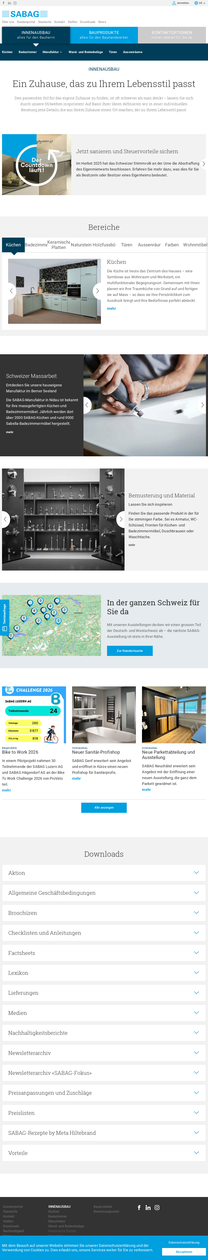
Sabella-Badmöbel (60, 75)
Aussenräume (132, 52)
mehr (9, 432)
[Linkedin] (148, 1209)
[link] (3, 3)
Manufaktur (51, 52)
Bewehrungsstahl (106, 1211)
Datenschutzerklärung (184, 1242)
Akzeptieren (184, 1252)
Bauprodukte (103, 1207)
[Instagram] (157, 1209)
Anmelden (183, 2)
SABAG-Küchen (58, 67)
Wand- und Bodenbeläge (86, 52)
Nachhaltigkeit (13, 1231)
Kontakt (59, 22)
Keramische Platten (62, 1231)
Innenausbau (59, 1207)
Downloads (87, 22)
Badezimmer (28, 52)
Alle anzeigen (104, 807)
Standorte (44, 22)
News (102, 22)
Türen (113, 52)
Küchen (7, 52)
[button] (174, 3)
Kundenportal (26, 22)
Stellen (72, 22)
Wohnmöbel (55, 83)
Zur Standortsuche (130, 651)
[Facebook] (139, 1209)
